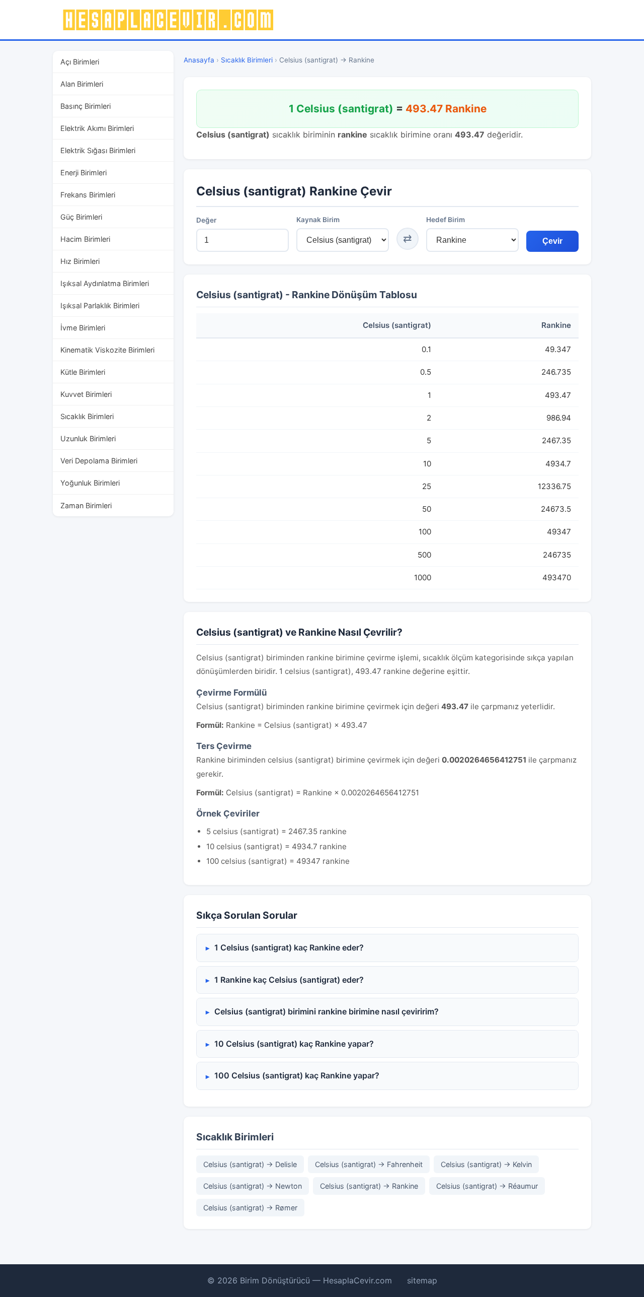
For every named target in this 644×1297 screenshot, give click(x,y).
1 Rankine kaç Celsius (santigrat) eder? (289, 980)
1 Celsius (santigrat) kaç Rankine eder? (289, 947)
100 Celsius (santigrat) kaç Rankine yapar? (296, 1075)
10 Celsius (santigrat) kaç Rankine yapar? (294, 1044)
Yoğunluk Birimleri (90, 483)
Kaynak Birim (318, 220)
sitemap (422, 1280)
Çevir (552, 241)
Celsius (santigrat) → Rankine (369, 1186)
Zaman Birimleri (86, 505)
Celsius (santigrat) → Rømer (250, 1207)
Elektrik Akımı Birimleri (97, 128)
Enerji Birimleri (83, 172)
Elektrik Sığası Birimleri (97, 150)
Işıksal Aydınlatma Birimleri (104, 283)
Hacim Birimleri (85, 239)
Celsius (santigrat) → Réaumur (487, 1186)
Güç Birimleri (81, 217)
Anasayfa (199, 60)
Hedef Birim (445, 220)
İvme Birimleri (82, 327)
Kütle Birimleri (82, 372)
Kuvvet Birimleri (86, 394)
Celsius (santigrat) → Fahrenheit (369, 1164)
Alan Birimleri (81, 84)
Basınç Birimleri (85, 106)
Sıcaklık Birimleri (87, 416)
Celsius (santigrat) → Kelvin (486, 1164)
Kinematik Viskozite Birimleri (107, 350)
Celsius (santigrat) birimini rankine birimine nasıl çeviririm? (326, 1011)
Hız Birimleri (80, 261)
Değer (206, 220)
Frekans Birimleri (87, 194)
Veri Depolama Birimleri (98, 460)
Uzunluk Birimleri (88, 438)
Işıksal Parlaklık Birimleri (99, 305)
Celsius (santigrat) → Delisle (250, 1164)
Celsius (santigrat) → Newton (252, 1186)
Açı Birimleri (79, 61)
